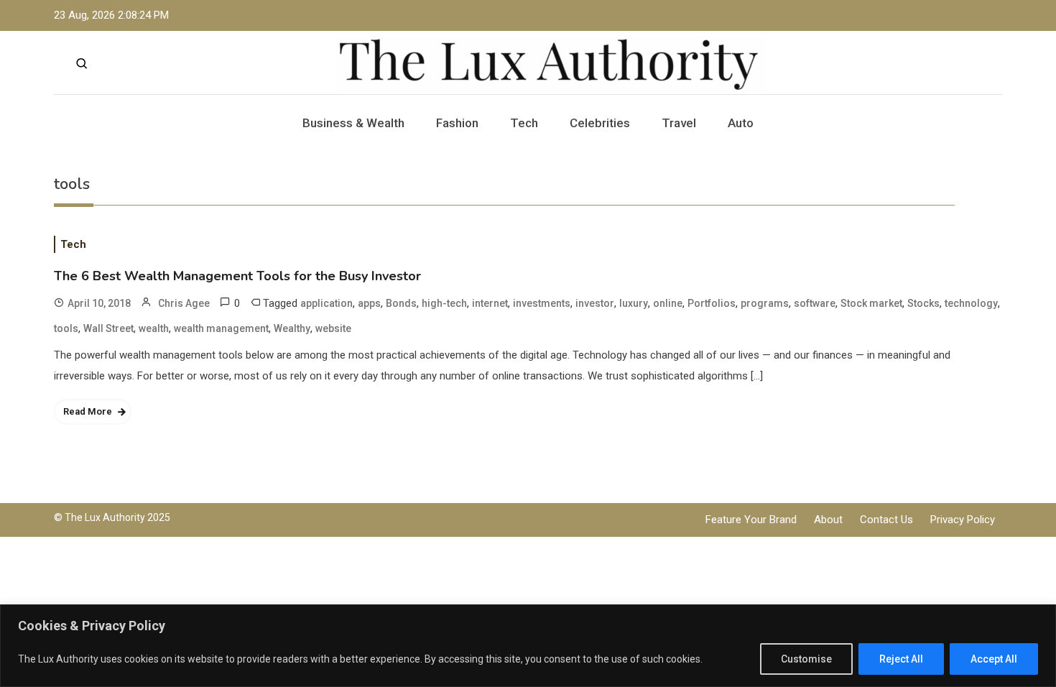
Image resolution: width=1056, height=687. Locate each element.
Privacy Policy (962, 519)
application (326, 303)
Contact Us (886, 519)
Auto (741, 123)
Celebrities (600, 123)
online (667, 303)
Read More (87, 411)
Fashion (457, 123)
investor (594, 303)
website (333, 328)
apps (369, 303)
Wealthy (292, 328)
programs (765, 303)
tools (66, 328)
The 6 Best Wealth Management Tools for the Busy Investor (237, 276)
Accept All (994, 659)
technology (971, 303)
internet (490, 303)
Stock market (871, 303)
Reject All (901, 659)
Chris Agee (184, 303)
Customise (806, 659)
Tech (524, 123)
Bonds (401, 303)
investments (541, 303)
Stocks (923, 303)
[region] (528, 645)
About (828, 519)
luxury (633, 303)
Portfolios (711, 303)
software (814, 303)
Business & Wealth (353, 123)
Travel (679, 123)
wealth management (221, 328)
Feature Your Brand (751, 519)
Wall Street (108, 328)
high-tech (444, 303)
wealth (154, 328)
